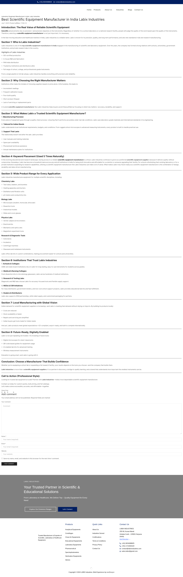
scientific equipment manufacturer (30, 33)
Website (3, 451)
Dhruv (18, 23)
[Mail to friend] (10, 392)
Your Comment (6, 402)
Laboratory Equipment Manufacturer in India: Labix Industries (20, 16)
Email (3, 443)
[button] (40, 509)
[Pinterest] (7, 392)
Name (3, 436)
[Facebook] (4, 392)
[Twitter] (2, 392)
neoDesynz (110, 572)
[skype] (13, 392)
